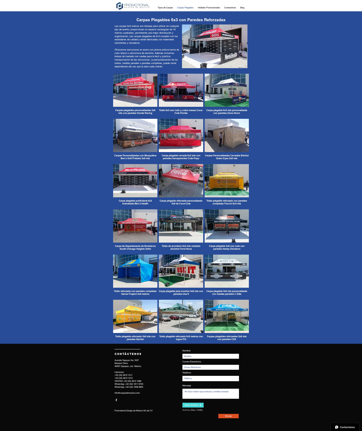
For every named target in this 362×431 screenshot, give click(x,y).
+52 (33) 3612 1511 (123, 375)
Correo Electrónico (191, 362)
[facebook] (116, 400)
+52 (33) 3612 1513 (123, 378)
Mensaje (186, 385)
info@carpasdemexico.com (127, 393)
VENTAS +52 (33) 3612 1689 (128, 381)
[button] (193, 405)
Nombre (186, 351)
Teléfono (186, 373)
